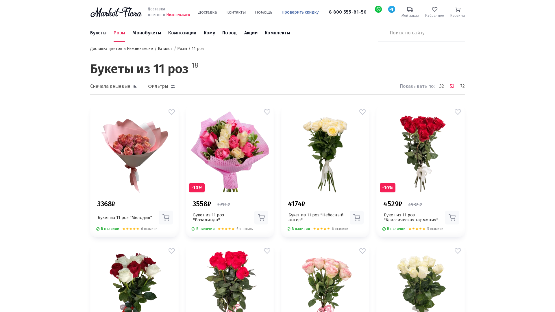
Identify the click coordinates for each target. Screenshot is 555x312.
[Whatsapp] (378, 9)
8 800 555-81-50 (348, 12)
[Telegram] (391, 9)
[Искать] (381, 33)
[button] (171, 112)
